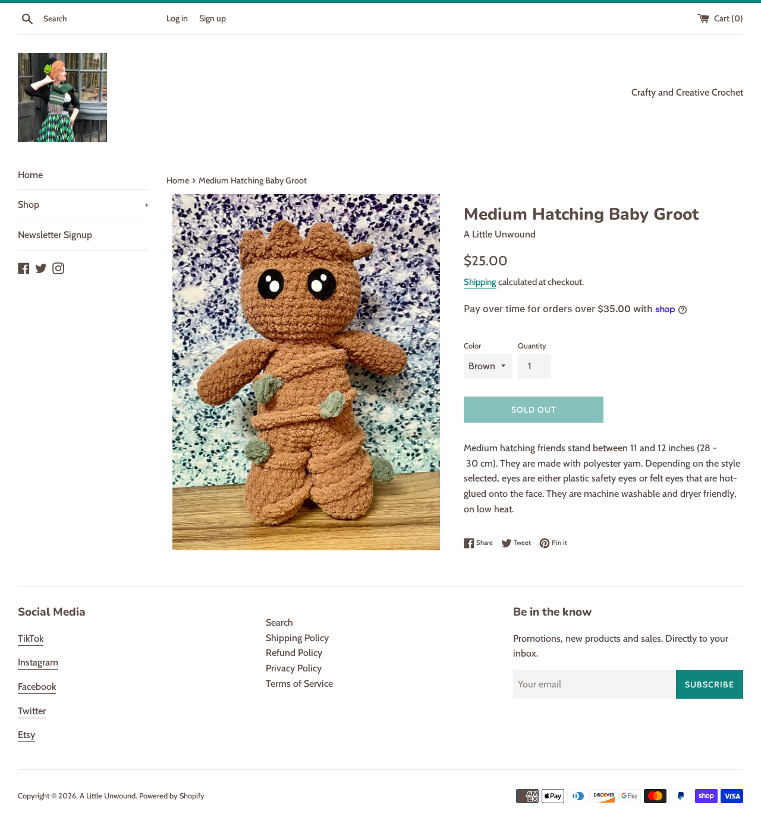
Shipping (480, 282)
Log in (177, 18)
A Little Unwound (108, 795)
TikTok (30, 638)
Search (279, 622)
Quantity (532, 345)
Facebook (37, 686)
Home (30, 174)
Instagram (38, 662)
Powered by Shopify (172, 795)
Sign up (212, 18)
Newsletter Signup (55, 234)
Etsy (26, 734)
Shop (83, 204)
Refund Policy (294, 652)
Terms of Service (299, 683)
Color (472, 345)
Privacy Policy (294, 668)
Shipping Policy (297, 638)
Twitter (32, 711)
